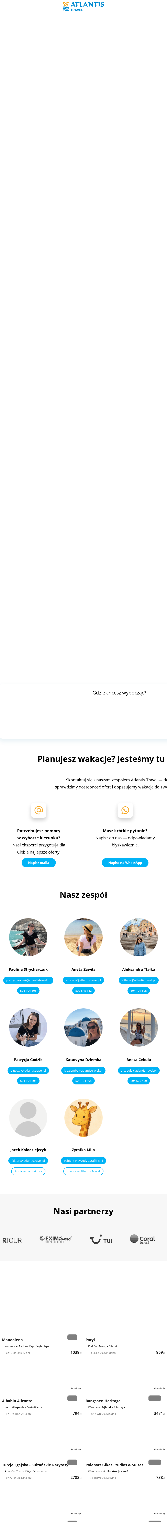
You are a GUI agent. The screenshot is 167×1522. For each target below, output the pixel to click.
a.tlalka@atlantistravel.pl (139, 980)
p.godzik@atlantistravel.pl (28, 1070)
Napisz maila (38, 862)
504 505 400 (139, 1081)
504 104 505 (28, 990)
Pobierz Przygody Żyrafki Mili (83, 1161)
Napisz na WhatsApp (125, 862)
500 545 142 (83, 990)
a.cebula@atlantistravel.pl (139, 1070)
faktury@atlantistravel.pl (28, 1161)
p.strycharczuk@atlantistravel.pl (28, 980)
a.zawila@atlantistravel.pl (83, 980)
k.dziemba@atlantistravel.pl (83, 1070)
